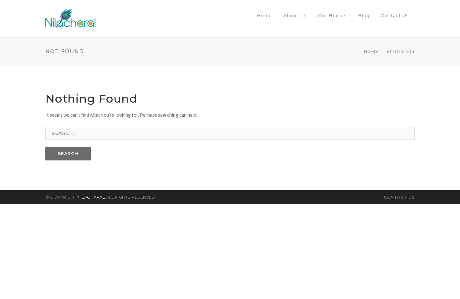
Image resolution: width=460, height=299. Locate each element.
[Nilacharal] (70, 17)
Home (371, 51)
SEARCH (68, 153)
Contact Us (399, 197)
